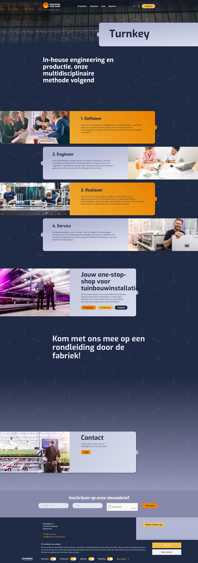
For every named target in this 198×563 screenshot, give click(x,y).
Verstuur (150, 505)
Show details (121, 559)
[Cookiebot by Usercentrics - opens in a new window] (27, 559)
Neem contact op (153, 524)
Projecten (94, 6)
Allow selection (166, 552)
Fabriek (121, 307)
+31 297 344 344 (49, 534)
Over (103, 6)
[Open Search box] (139, 6)
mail (86, 452)
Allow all (167, 545)
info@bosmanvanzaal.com (54, 537)
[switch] (73, 559)
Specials (112, 6)
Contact (148, 6)
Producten (82, 6)
